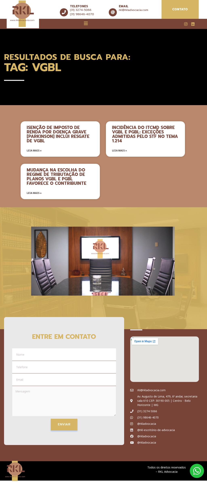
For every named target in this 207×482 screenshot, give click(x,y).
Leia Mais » (34, 150)
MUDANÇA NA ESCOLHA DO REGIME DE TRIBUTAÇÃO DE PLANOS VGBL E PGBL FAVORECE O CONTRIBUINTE (56, 177)
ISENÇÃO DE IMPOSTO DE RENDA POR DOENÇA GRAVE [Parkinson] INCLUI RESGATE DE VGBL (58, 134)
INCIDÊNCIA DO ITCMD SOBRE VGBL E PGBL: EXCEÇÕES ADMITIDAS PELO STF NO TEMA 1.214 (145, 134)
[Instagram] (186, 23)
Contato (180, 9)
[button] (85, 23)
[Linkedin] (192, 23)
